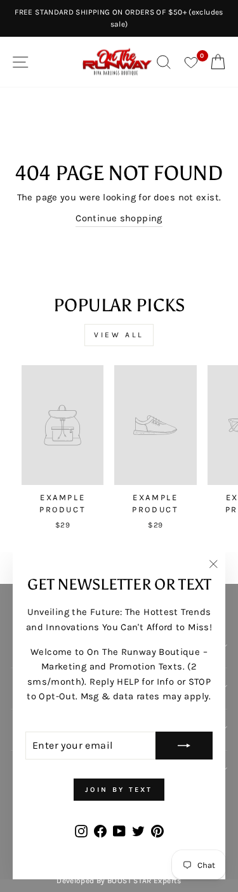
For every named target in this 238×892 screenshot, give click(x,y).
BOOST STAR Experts (144, 880)
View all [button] (119, 334)
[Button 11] (184, 745)
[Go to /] (117, 62)
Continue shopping (119, 218)
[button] (62, 449)
